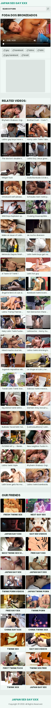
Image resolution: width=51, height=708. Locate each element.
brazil (26, 55)
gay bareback (12, 55)
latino (31, 50)
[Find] (48, 9)
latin (42, 50)
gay (7, 50)
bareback (19, 50)
